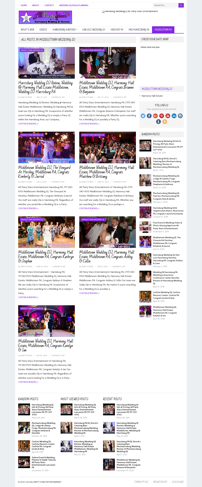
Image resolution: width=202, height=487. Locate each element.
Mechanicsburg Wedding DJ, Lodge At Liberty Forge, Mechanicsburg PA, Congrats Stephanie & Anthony (166, 180)
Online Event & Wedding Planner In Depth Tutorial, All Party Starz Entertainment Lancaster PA (44, 462)
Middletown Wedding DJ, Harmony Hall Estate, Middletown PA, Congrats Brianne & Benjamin (106, 87)
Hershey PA (117, 30)
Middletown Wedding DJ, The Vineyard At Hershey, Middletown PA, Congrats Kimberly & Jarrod (44, 172)
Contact (49, 5)
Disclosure (178, 482)
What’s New (27, 30)
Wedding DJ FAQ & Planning (73, 5)
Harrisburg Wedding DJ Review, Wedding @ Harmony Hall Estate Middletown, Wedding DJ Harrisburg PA (45, 87)
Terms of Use (141, 482)
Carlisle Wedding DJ (93, 30)
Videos (43, 30)
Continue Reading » (28, 123)
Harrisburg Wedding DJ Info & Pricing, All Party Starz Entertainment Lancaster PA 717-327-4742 (168, 145)
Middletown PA (163, 30)
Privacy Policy (160, 482)
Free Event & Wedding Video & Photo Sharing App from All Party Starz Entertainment (167, 225)
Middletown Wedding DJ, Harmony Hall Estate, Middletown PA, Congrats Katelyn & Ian (45, 346)
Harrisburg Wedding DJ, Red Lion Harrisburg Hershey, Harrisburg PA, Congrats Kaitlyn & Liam (168, 259)
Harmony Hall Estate (152, 95)
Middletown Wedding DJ (32, 50)
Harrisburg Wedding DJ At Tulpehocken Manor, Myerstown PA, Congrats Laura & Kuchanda (168, 211)
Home (24, 5)
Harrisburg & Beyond (63, 30)
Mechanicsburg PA (139, 30)
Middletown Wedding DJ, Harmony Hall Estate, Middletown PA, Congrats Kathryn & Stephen (46, 257)
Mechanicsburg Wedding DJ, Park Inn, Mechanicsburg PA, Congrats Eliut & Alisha (166, 196)
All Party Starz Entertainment (46, 482)
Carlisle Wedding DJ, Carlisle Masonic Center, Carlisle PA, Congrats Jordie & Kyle (166, 295)
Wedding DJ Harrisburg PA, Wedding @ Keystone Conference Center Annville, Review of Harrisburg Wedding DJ (167, 278)
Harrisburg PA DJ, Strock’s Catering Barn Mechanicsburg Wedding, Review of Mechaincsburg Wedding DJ (167, 162)
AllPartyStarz (25, 97)
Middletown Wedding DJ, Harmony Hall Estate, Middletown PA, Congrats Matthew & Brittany (106, 172)
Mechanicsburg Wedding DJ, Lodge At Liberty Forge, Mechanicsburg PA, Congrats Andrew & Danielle (44, 428)
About (35, 5)
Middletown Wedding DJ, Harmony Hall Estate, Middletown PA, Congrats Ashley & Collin (106, 257)
